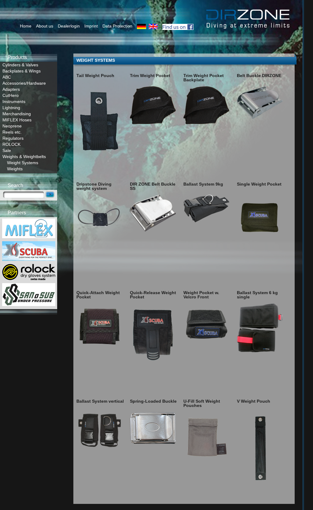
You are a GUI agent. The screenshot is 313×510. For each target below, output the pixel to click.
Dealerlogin (69, 26)
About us (44, 26)
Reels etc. (12, 132)
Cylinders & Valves (20, 64)
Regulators (13, 138)
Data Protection (117, 26)
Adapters (11, 89)
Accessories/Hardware (24, 83)
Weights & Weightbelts (24, 156)
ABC (6, 77)
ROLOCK (11, 144)
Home (25, 26)
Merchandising (16, 113)
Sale (6, 150)
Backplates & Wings (21, 70)
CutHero (10, 95)
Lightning (11, 107)
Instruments (13, 101)
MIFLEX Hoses (16, 119)
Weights (15, 168)
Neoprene (12, 126)
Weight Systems (22, 162)
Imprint (91, 26)
